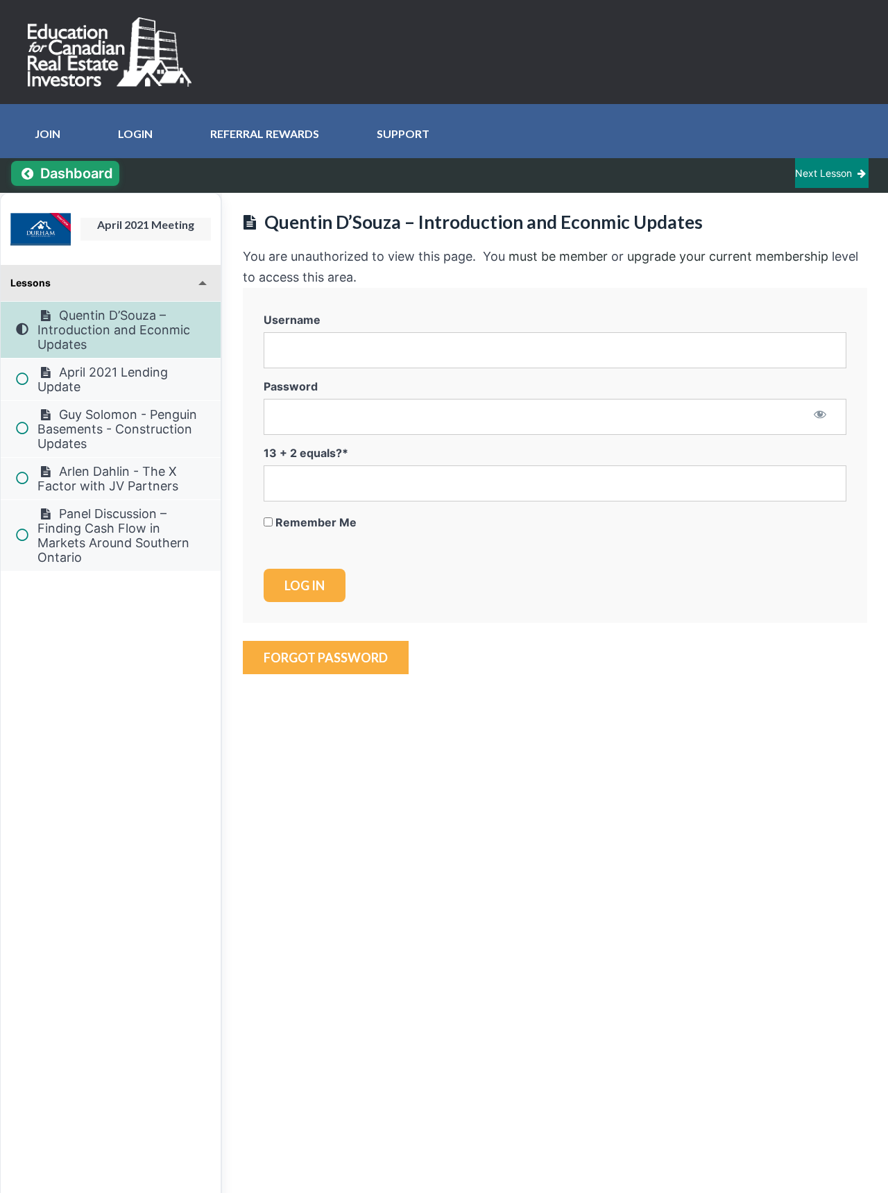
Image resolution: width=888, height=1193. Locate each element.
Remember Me (315, 522)
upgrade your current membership (727, 256)
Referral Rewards (264, 133)
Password (291, 386)
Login (135, 133)
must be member (558, 256)
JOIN (47, 133)
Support (403, 133)
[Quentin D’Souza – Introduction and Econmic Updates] (40, 229)
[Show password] (820, 416)
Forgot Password (326, 657)
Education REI (114, 52)
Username (292, 320)
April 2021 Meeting (145, 224)
